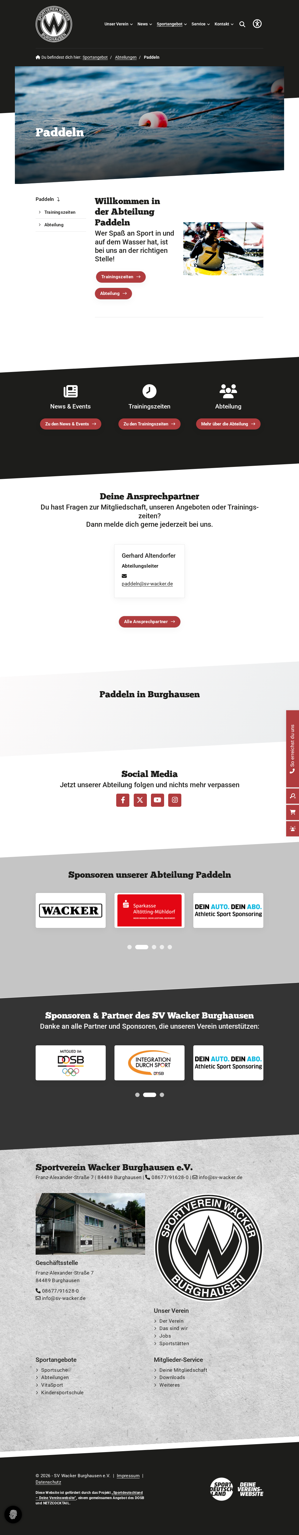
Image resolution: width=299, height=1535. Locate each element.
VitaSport (52, 1385)
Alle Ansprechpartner (146, 621)
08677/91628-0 (169, 1178)
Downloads (172, 1378)
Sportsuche (54, 1370)
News (143, 24)
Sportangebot (169, 24)
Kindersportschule (62, 1392)
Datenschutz (48, 1482)
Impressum (128, 1475)
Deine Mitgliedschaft (183, 1370)
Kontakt (222, 24)
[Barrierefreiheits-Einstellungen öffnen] (257, 24)
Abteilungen (126, 57)
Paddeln (45, 199)
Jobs (165, 1336)
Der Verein (171, 1321)
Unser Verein (116, 24)
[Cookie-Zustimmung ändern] (13, 1514)
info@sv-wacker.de (220, 1178)
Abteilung (110, 293)
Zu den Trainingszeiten (146, 423)
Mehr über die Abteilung (224, 423)
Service (199, 24)
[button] (129, 947)
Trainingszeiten (117, 276)
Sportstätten (174, 1343)
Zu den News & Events (67, 423)
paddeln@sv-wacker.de (147, 584)
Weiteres (169, 1385)
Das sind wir (173, 1328)
